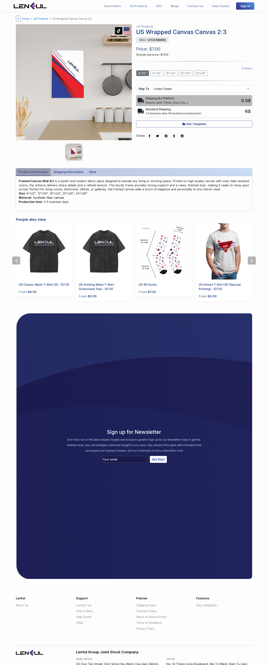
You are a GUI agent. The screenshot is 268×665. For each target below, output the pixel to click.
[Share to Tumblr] (174, 136)
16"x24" (171, 73)
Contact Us (195, 6)
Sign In (245, 6)
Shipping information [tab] (68, 172)
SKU (159, 6)
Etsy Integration (206, 605)
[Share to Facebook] (149, 136)
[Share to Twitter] (157, 136)
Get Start (158, 459)
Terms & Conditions (149, 623)
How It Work (112, 6)
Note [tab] (92, 172)
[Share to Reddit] (182, 136)
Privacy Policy (145, 628)
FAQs (79, 623)
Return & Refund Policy (151, 617)
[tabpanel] (134, 193)
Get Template (196, 124)
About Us (22, 605)
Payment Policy (146, 611)
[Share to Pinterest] (166, 136)
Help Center (221, 6)
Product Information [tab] (33, 172)
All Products (138, 6)
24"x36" (201, 73)
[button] (194, 100)
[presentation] (16, 260)
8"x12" (143, 73)
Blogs (175, 6)
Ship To (144, 89)
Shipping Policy (146, 605)
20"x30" (186, 73)
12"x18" (156, 73)
